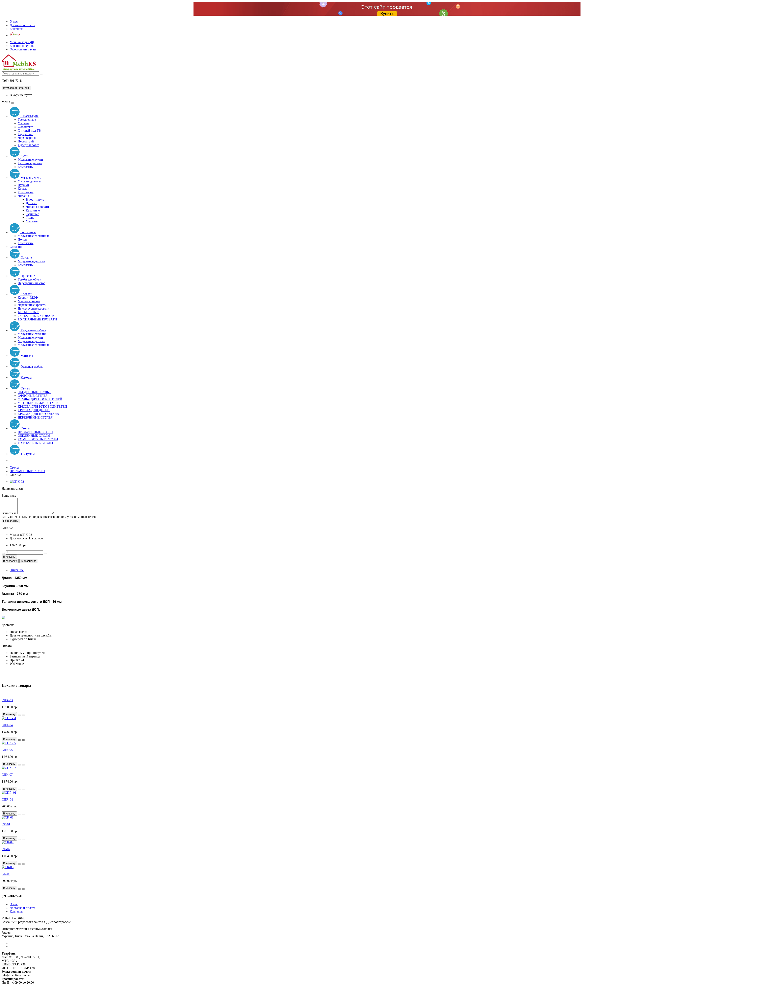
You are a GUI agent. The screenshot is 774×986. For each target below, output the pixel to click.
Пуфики (23, 185)
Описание (17, 570)
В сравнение (28, 560)
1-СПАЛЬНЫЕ (28, 312)
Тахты (30, 217)
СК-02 (6, 849)
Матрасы (26, 355)
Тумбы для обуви (29, 279)
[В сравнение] (23, 715)
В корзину (9, 556)
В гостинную (35, 199)
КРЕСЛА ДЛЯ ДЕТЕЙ (34, 410)
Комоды (26, 377)
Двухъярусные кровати (33, 308)
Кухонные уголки (30, 163)
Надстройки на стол (31, 283)
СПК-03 (7, 700)
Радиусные (25, 134)
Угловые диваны (29, 181)
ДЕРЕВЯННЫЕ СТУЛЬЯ (35, 417)
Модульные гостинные (33, 236)
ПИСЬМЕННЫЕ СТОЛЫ (35, 432)
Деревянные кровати (32, 305)
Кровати (26, 294)
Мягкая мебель (30, 177)
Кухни (24, 156)
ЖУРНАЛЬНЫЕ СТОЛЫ (35, 443)
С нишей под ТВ (29, 130)
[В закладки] (19, 715)
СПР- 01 (7, 799)
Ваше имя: (9, 495)
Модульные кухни (30, 159)
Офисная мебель (31, 366)
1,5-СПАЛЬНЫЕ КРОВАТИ (37, 319)
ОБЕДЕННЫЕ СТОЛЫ (34, 435)
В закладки (10, 560)
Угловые (23, 123)
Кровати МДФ (28, 297)
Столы (25, 428)
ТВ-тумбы (27, 453)
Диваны (23, 196)
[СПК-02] (17, 481)
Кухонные (33, 210)
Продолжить (10, 520)
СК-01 (6, 824)
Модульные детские (31, 261)
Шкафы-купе (29, 116)
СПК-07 (7, 774)
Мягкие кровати (29, 301)
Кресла (22, 188)
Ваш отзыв (9, 513)
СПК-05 (7, 750)
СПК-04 (7, 725)
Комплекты (25, 167)
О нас (14, 21)
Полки (22, 239)
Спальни (16, 246)
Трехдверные (27, 119)
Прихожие (27, 275)
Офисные (32, 214)
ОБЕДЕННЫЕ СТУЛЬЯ (34, 392)
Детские (31, 203)
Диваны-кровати (37, 206)
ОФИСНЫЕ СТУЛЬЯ (33, 395)
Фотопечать (26, 127)
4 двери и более (28, 145)
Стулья (25, 388)
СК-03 (6, 874)
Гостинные (28, 232)
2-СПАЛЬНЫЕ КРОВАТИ (36, 315)
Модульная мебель (33, 330)
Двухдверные (27, 137)
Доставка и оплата (22, 25)
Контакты (16, 28)
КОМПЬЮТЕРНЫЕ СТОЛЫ (38, 439)
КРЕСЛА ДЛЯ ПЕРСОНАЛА (38, 414)
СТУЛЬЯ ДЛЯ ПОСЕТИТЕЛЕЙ (40, 399)
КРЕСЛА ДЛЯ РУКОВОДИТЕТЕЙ (42, 406)
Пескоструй (26, 141)
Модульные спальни (32, 334)
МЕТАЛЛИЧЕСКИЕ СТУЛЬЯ (38, 403)
